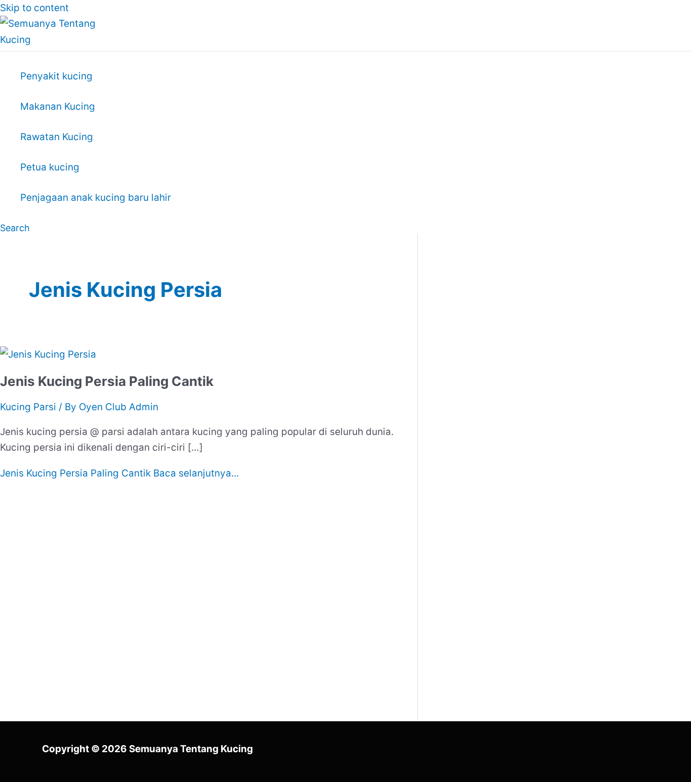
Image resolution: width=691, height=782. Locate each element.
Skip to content (34, 8)
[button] (15, 228)
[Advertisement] (537, 342)
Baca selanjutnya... (119, 473)
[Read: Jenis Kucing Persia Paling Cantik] (48, 354)
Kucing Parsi (28, 407)
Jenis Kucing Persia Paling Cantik (106, 381)
